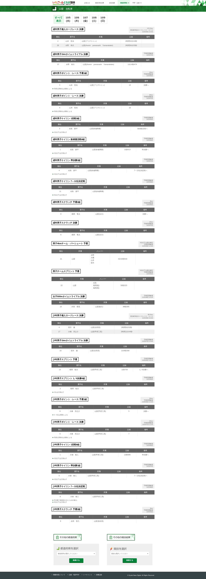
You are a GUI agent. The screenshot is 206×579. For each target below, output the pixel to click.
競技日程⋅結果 (99, 3)
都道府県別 (123, 3)
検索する (76, 560)
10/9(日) (102, 19)
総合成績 (112, 3)
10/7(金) (85, 19)
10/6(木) (76, 19)
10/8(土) (94, 19)
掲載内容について (59, 575)
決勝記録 (99, 575)
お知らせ (87, 3)
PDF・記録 (136, 3)
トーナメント (87, 575)
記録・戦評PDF (74, 575)
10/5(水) (68, 19)
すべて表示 (59, 19)
